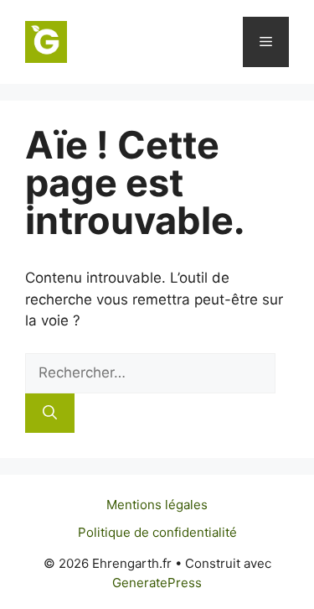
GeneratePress (157, 583)
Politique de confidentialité (157, 532)
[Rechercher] (50, 413)
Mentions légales (157, 505)
